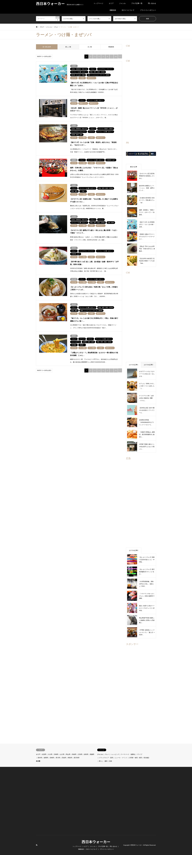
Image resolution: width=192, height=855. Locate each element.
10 (115, 56)
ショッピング (115, 754)
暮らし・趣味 (103, 761)
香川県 (58, 757)
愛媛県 (92, 754)
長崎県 (52, 757)
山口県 (62, 754)
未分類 (38, 761)
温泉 (110, 761)
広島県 (80, 754)
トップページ (98, 3)
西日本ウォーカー (96, 841)
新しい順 (68, 47)
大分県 (50, 754)
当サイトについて (128, 10)
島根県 (74, 754)
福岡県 (46, 757)
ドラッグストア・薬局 (106, 757)
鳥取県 (70, 757)
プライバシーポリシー (148, 10)
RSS (36, 845)
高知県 (64, 757)
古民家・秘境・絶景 (135, 757)
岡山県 (68, 754)
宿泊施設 (146, 757)
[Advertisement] (141, 103)
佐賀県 (44, 754)
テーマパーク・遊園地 (128, 754)
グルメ (107, 754)
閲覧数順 (111, 47)
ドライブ (139, 754)
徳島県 (86, 754)
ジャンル (122, 3)
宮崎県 (56, 754)
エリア (111, 3)
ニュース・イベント (121, 757)
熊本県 (40, 757)
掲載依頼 (113, 10)
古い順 (90, 47)
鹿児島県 (76, 757)
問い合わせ (152, 3)
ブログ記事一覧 (136, 3)
